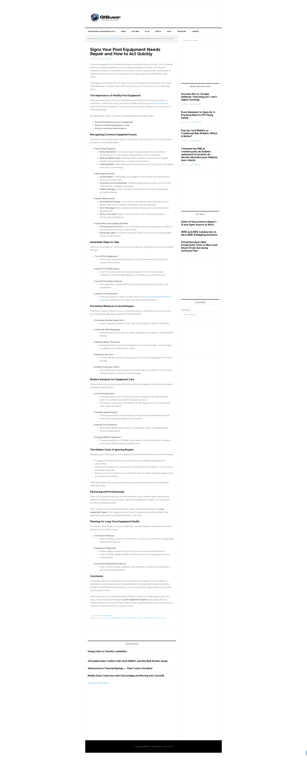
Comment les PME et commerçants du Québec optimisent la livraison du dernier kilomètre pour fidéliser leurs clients (199, 154)
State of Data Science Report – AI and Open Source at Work (199, 223)
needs (129, 618)
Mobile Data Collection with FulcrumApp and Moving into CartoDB (126, 675)
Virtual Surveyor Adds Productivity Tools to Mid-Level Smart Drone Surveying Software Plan (199, 246)
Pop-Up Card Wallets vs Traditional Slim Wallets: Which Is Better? (199, 133)
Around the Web (106, 615)
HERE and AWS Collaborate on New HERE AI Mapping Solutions (199, 233)
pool (134, 618)
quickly (140, 618)
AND (105, 618)
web (159, 618)
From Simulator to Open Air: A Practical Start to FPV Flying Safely (198, 115)
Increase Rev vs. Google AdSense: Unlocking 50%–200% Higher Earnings (199, 96)
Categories (186, 310)
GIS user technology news (105, 17)
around (111, 618)
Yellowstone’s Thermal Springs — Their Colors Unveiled (120, 668)
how (125, 618)
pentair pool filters (158, 103)
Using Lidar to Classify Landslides (107, 651)
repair (145, 618)
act (102, 618)
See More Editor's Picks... (98, 683)
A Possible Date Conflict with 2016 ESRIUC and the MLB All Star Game (128, 661)
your (163, 618)
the (155, 618)
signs (151, 618)
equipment (118, 618)
